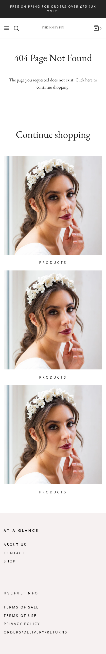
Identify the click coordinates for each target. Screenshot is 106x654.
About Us (15, 544)
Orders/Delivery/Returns (36, 632)
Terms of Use (20, 615)
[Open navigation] (6, 28)
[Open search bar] (18, 28)
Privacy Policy (22, 624)
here (88, 80)
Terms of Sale (21, 607)
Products (53, 262)
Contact (14, 553)
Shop (10, 561)
